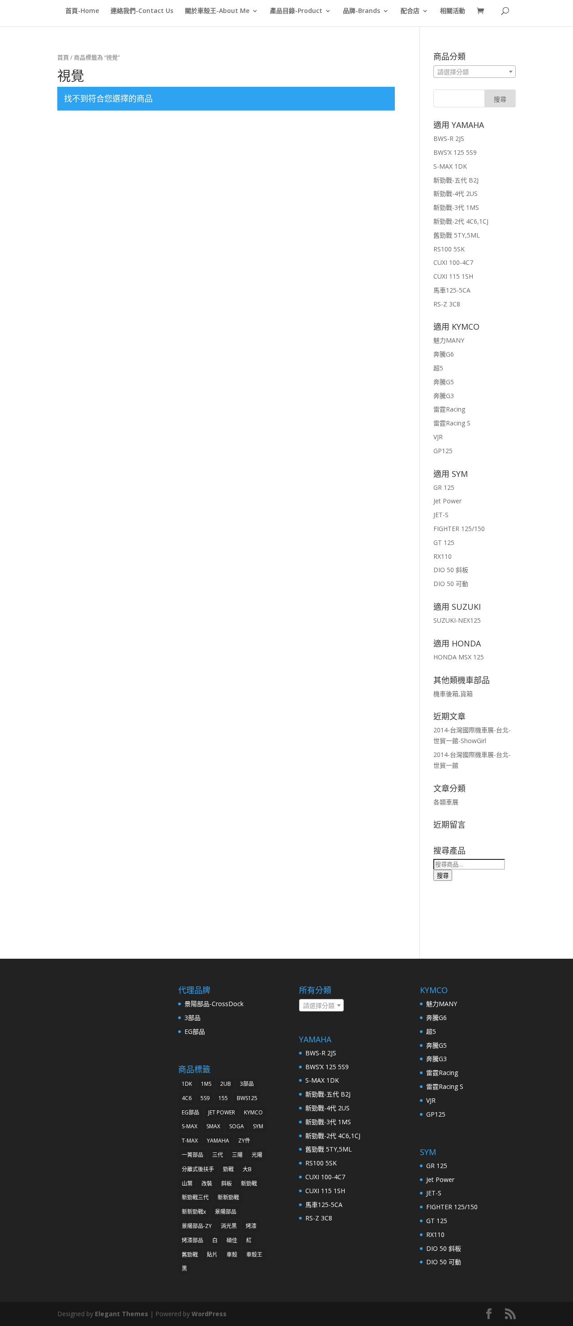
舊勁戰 (190, 1254)
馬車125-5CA (451, 290)
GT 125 (443, 542)
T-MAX (190, 1140)
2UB (225, 1084)
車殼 (232, 1254)
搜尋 (443, 875)
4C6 (187, 1098)
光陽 (257, 1155)
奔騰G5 (443, 382)
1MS (206, 1084)
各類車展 (445, 802)
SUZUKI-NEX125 (457, 620)
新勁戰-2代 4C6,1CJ (460, 221)
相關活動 (452, 11)
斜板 (226, 1183)
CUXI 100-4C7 (453, 262)
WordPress (209, 1313)
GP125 (443, 450)
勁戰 (228, 1169)
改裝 (206, 1183)
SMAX (213, 1126)
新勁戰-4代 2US (455, 193)
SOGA (236, 1126)
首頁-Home (82, 11)
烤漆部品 (192, 1240)
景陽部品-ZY (197, 1226)
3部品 (192, 1017)
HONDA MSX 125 (458, 657)
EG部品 (194, 1031)
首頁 (63, 57)
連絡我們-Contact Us (142, 11)
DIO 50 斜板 (450, 569)
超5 (438, 368)
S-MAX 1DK (450, 166)
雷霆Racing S (451, 423)
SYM (258, 1126)
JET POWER (221, 1112)
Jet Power (447, 501)
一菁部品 (192, 1155)
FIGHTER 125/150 (459, 528)
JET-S (441, 514)
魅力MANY (448, 340)
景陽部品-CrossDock (214, 1003)
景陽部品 (225, 1212)
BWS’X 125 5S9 (455, 152)
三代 (217, 1155)
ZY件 (244, 1140)
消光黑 (229, 1226)
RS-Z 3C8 (446, 304)
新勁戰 (249, 1183)
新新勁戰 (228, 1197)
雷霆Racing (449, 409)
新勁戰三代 (195, 1197)
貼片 (212, 1254)
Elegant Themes (121, 1313)
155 (223, 1098)
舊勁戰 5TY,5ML (456, 235)
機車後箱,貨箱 (453, 693)
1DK (187, 1084)
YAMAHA (218, 1140)
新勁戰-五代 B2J (456, 180)
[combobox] (474, 71)
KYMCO (253, 1112)
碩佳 (232, 1240)
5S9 (205, 1098)
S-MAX (189, 1126)
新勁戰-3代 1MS (456, 207)
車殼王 (254, 1254)
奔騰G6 (443, 354)
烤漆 (251, 1226)
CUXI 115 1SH (453, 276)
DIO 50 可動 (450, 583)
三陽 (237, 1155)
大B (247, 1169)
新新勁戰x (194, 1212)
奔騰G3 (443, 395)
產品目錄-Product (296, 11)
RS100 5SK (449, 249)
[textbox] (474, 72)
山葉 (187, 1183)
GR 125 (443, 487)
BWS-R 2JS (448, 138)
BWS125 (247, 1098)
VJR (438, 437)
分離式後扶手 (198, 1169)
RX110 (442, 556)
